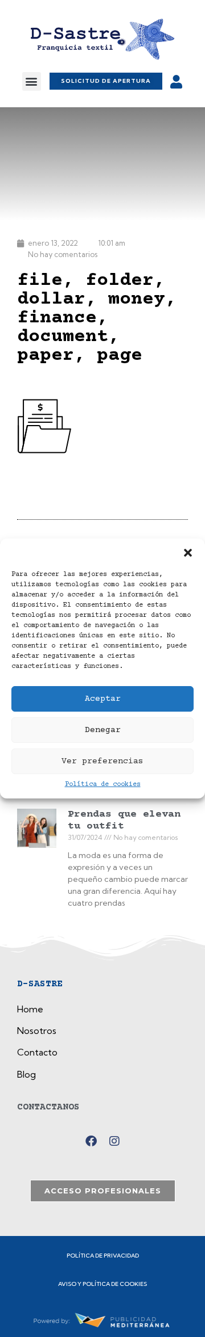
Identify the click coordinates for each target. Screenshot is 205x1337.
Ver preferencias (103, 761)
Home (30, 1009)
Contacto (37, 1052)
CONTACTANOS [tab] (48, 1107)
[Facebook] (91, 1141)
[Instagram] (114, 1141)
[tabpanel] (102, 1046)
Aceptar (103, 699)
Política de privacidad (103, 1255)
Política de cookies (103, 784)
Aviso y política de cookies (102, 1284)
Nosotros (36, 1030)
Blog (26, 1074)
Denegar (103, 730)
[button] (188, 552)
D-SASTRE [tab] (40, 984)
